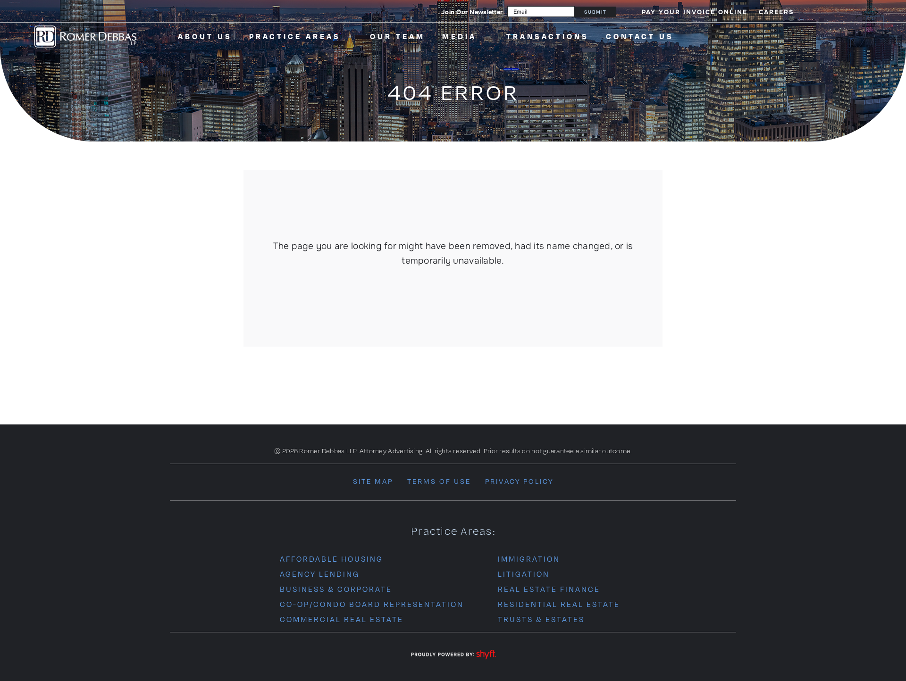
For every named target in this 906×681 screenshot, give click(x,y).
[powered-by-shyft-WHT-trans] (453, 651)
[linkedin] (872, 11)
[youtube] (857, 11)
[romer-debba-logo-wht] (85, 27)
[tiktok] (842, 11)
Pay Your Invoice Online (694, 12)
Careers (776, 12)
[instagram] (826, 11)
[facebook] (811, 11)
